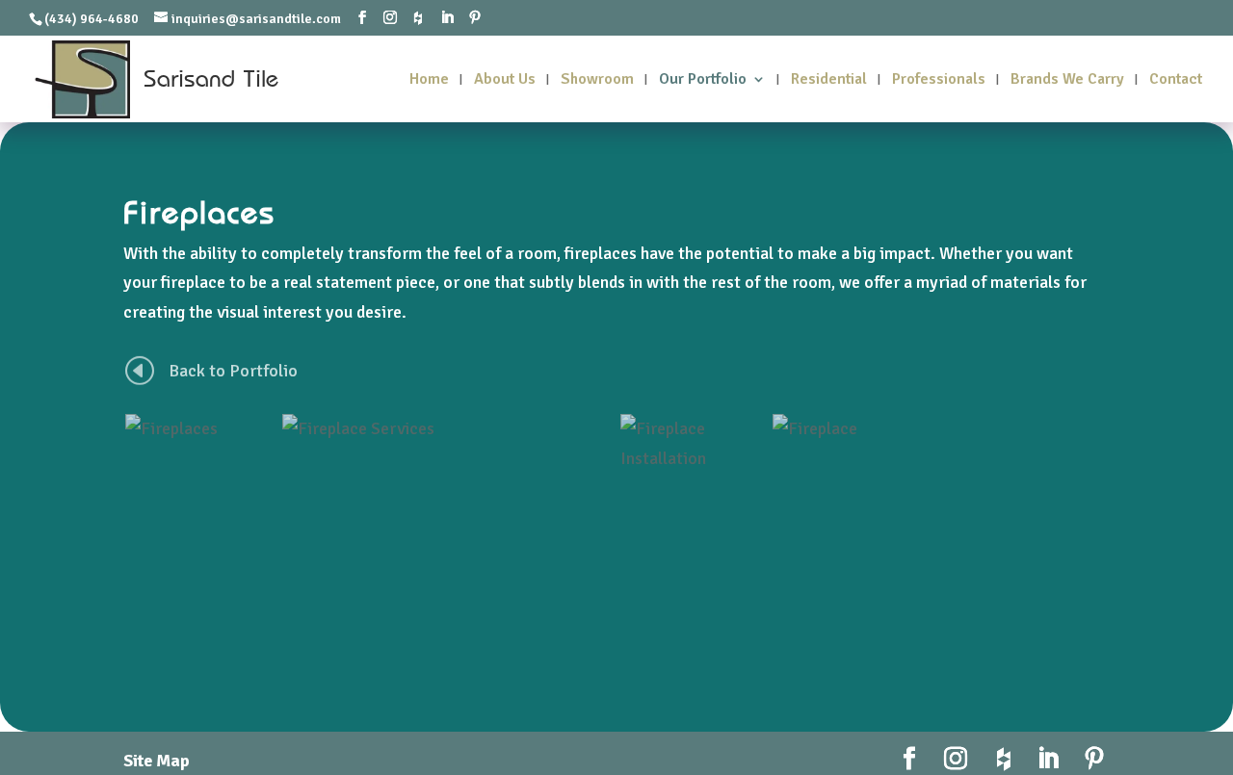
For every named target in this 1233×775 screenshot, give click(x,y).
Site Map (156, 760)
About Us (505, 80)
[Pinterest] (475, 18)
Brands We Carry (1067, 80)
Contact (1175, 80)
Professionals (938, 80)
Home (429, 80)
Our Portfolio (703, 80)
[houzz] (418, 18)
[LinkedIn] (447, 18)
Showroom (597, 80)
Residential (829, 80)
